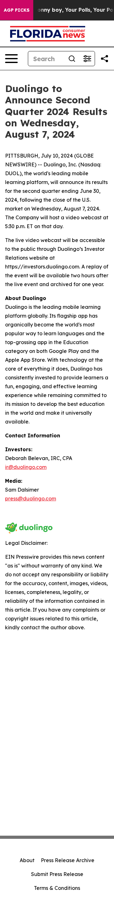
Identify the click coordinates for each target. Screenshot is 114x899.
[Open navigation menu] (11, 58)
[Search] (71, 58)
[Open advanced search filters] (87, 58)
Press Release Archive (67, 860)
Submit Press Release (57, 874)
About (27, 860)
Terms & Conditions (57, 888)
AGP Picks (16, 10)
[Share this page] (104, 58)
